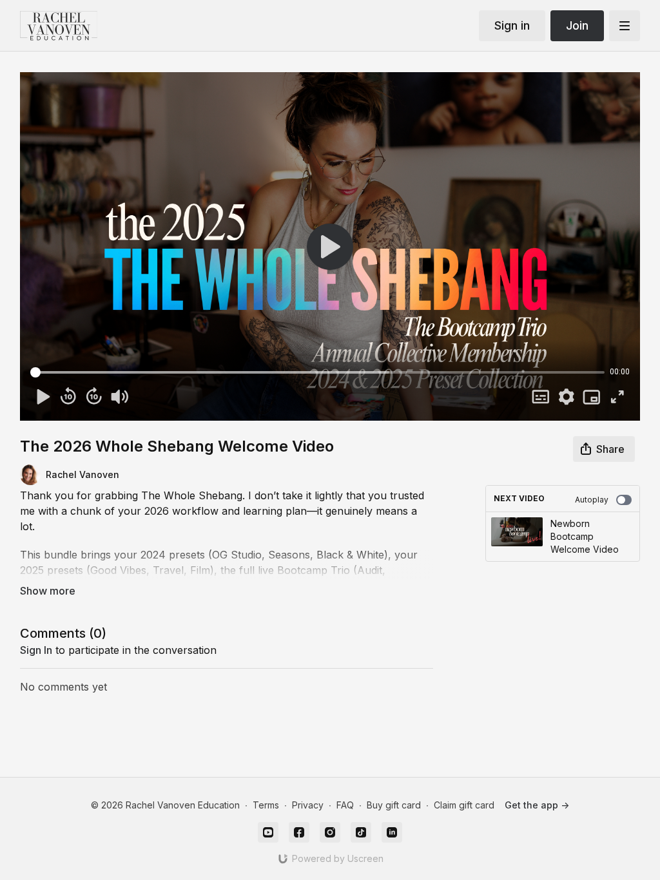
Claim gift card (464, 804)
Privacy (308, 804)
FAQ (345, 804)
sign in (36, 650)
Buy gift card (394, 804)
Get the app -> (537, 804)
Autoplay (591, 499)
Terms (266, 804)
